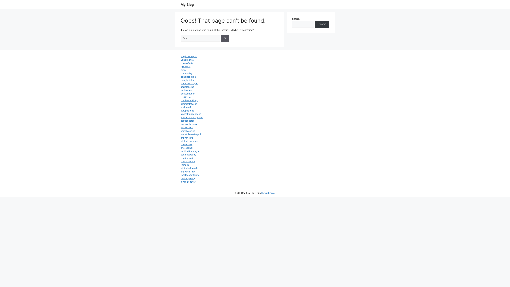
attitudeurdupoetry (191, 141)
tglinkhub (185, 66)
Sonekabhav (187, 59)
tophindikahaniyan (190, 151)
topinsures (186, 90)
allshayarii (186, 107)
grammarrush (188, 161)
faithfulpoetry (188, 178)
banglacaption (188, 76)
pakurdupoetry (188, 154)
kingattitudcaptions (191, 114)
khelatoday (186, 73)
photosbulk (186, 144)
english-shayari (189, 56)
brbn (183, 70)
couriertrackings (189, 100)
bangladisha (187, 80)
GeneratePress (268, 193)
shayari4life (187, 137)
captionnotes (187, 120)
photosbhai (187, 148)
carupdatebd (187, 110)
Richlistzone (187, 127)
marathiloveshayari (191, 134)
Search (296, 19)
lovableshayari (188, 181)
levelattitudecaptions (192, 117)
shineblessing (188, 131)
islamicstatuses (189, 104)
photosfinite (187, 63)
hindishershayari (189, 83)
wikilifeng (186, 97)
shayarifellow (188, 171)
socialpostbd (187, 87)
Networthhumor (189, 124)
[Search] (225, 38)
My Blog (187, 5)
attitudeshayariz (189, 168)
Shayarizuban (188, 93)
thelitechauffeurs (190, 175)
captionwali (187, 158)
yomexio (185, 165)
